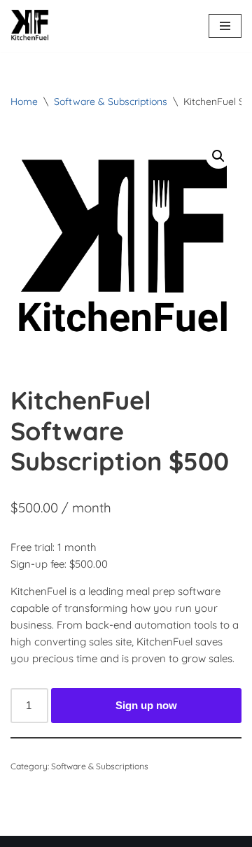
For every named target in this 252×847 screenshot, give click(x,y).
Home (24, 101)
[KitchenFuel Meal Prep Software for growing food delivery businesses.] (29, 26)
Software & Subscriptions (110, 101)
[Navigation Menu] (225, 26)
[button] (218, 156)
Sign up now (146, 705)
